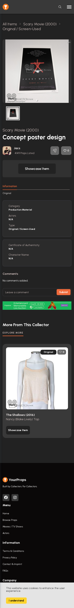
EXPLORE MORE (13, 332)
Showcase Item (37, 169)
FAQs (5, 570)
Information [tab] (10, 186)
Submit (63, 292)
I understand (16, 600)
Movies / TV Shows (13, 526)
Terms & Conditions (13, 551)
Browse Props (10, 520)
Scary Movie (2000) (21, 129)
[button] (37, 100)
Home (6, 513)
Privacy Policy (10, 557)
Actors (6, 533)
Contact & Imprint (12, 564)
